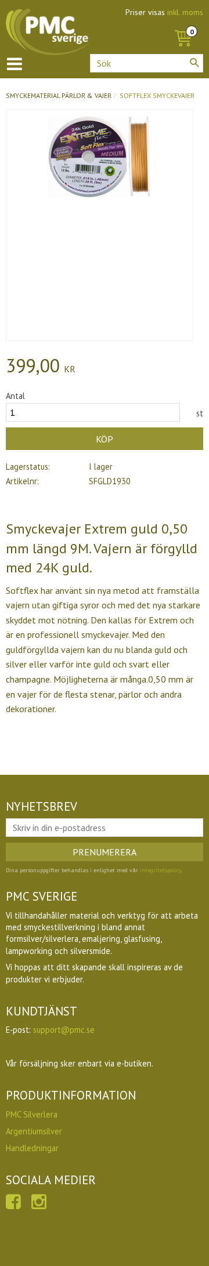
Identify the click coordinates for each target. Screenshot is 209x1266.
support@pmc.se (64, 1029)
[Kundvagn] (182, 25)
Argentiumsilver (34, 1131)
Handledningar (32, 1147)
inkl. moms (185, 12)
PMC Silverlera (31, 1114)
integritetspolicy (160, 870)
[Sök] (194, 62)
